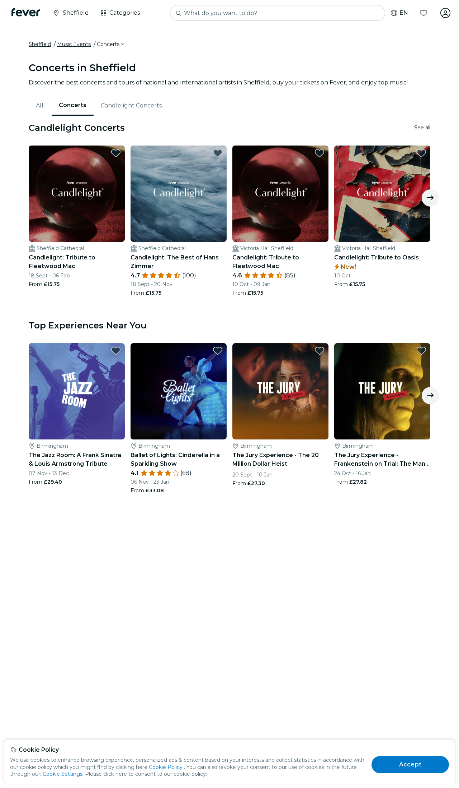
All (39, 105)
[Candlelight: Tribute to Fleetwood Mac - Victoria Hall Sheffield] (280, 194)
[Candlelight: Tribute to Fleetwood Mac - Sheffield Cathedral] (77, 194)
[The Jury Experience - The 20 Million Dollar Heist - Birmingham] (280, 391)
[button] (111, 44)
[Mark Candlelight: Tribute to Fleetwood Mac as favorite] (115, 153)
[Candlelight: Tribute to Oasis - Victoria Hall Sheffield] (382, 194)
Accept (410, 764)
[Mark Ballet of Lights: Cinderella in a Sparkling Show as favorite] (217, 350)
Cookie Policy (166, 767)
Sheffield (40, 44)
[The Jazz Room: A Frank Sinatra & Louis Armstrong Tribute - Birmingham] (77, 391)
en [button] (403, 13)
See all (422, 127)
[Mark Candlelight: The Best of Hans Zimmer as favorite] (217, 153)
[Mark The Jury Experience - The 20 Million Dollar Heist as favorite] (319, 350)
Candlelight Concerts (131, 105)
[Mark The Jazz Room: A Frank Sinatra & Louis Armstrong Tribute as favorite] (115, 350)
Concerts (72, 105)
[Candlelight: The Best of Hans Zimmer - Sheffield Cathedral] (179, 194)
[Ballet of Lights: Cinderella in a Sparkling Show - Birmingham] (179, 391)
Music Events (74, 44)
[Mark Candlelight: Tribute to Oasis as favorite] (421, 153)
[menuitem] (40, 106)
